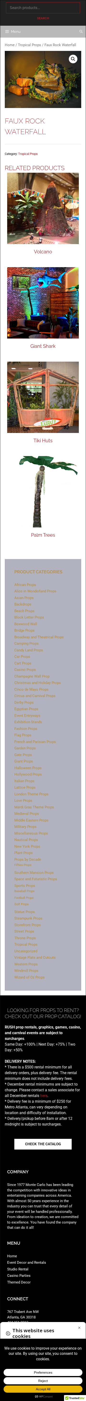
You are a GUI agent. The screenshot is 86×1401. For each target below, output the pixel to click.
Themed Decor (19, 1282)
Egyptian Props (26, 709)
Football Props (24, 898)
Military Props (25, 827)
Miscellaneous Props (31, 833)
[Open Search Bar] (81, 32)
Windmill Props (26, 970)
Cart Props (22, 663)
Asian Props (24, 598)
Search (43, 18)
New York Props (27, 846)
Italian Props (24, 781)
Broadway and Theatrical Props (39, 637)
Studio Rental (17, 1269)
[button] (73, 59)
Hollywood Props (28, 774)
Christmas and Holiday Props (37, 683)
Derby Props (24, 702)
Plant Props (23, 853)
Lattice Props (25, 787)
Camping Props (26, 643)
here (43, 1095)
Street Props (24, 931)
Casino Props (25, 670)
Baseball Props (24, 891)
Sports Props (24, 886)
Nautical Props (26, 840)
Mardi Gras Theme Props (34, 807)
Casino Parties (19, 1275)
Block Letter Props (29, 617)
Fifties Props (23, 865)
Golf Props (21, 904)
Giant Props (23, 761)
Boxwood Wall (25, 624)
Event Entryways (27, 715)
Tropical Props (29, 45)
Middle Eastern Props (31, 820)
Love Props (23, 800)
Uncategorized (25, 951)
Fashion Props (25, 729)
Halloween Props (28, 768)
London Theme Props (31, 794)
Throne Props (25, 938)
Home (10, 45)
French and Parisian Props (35, 742)
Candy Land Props (28, 650)
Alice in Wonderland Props (35, 591)
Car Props (22, 656)
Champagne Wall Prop (31, 676)
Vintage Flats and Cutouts (35, 957)
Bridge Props (24, 630)
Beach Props (24, 611)
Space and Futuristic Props (35, 879)
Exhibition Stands (28, 722)
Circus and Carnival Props (34, 696)
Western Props (26, 964)
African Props (25, 585)
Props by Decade (27, 859)
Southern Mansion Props (34, 872)
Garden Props (25, 748)
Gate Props (23, 755)
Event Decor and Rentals (26, 1262)
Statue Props (24, 912)
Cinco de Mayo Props (31, 689)
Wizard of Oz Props (29, 977)
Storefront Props (27, 925)
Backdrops (22, 604)
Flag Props (22, 735)
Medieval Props (26, 813)
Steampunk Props (28, 918)
